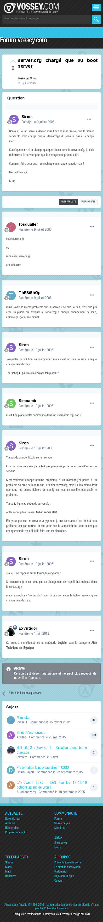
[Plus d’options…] (89, 119)
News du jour (12, 819)
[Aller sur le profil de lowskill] (11, 720)
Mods (57, 847)
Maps (8, 871)
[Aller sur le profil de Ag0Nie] (11, 735)
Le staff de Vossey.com (67, 867)
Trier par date (88, 202)
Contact (58, 881)
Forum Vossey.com (23, 40)
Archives (10, 823)
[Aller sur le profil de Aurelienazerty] (11, 785)
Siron (33, 78)
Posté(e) (38, 122)
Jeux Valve (60, 843)
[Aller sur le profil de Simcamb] (11, 403)
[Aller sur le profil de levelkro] (11, 750)
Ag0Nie (21, 737)
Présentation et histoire (67, 862)
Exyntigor (28, 628)
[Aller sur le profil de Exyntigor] (11, 631)
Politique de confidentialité (27, 914)
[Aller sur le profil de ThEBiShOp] (11, 295)
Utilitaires (10, 876)
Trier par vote (68, 202)
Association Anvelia (16, 905)
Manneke (23, 718)
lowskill (22, 722)
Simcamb (27, 400)
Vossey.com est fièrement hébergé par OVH (66, 914)
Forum (58, 819)
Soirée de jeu (62, 823)
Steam (9, 862)
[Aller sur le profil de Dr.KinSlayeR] (11, 770)
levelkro (22, 757)
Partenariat (60, 871)
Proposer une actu (15, 832)
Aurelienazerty (26, 792)
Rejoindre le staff (64, 876)
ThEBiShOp (29, 292)
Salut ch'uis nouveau (31, 733)
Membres (59, 828)
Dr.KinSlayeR (25, 772)
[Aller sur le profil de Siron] (14, 119)
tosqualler (28, 224)
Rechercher (12, 828)
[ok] (96, 19)
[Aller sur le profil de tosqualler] (11, 227)
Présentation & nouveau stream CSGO (43, 768)
